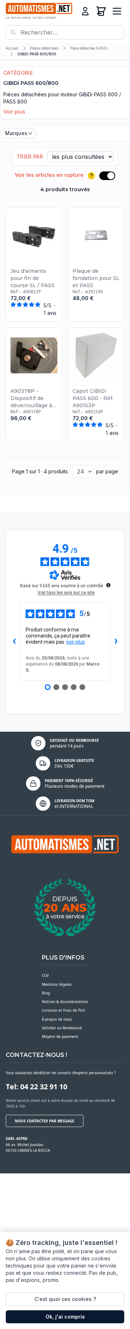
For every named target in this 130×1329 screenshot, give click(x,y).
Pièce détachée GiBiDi (89, 48)
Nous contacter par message (44, 1120)
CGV (45, 975)
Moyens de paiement (60, 1036)
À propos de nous (57, 1019)
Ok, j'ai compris (65, 1317)
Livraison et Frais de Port (63, 1010)
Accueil (12, 48)
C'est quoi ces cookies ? (65, 1299)
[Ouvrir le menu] (117, 11)
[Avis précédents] (14, 641)
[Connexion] (85, 11)
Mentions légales (57, 984)
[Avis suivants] (116, 641)
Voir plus (14, 112)
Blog (46, 992)
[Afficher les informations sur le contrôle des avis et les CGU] (108, 585)
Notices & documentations (65, 1001)
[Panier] (101, 11)
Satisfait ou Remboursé (62, 1027)
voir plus (75, 642)
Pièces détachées (44, 48)
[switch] (107, 175)
